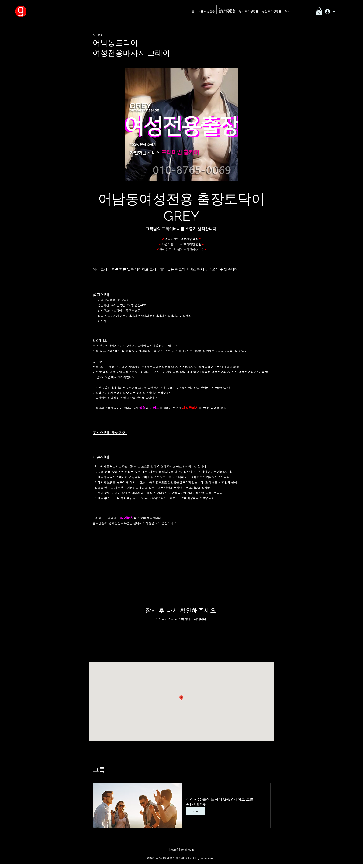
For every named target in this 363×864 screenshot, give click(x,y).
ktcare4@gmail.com (181, 849)
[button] (319, 11)
